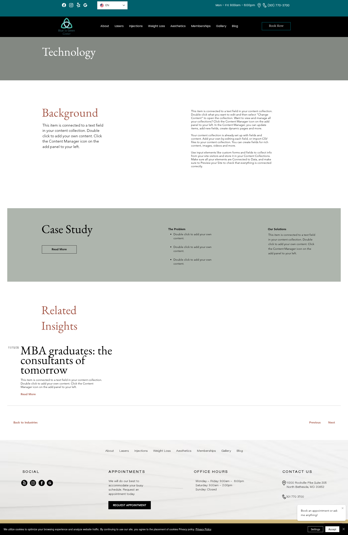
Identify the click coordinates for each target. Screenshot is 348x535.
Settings (315, 529)
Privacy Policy (203, 529)
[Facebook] (64, 5)
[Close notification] (342, 508)
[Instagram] (71, 5)
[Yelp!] (78, 5)
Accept (332, 529)
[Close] (343, 529)
